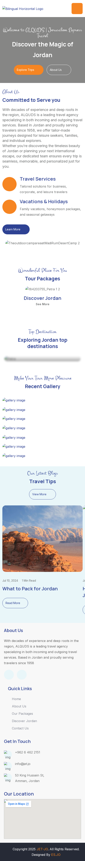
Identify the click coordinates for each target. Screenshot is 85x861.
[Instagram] (22, 675)
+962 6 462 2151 (27, 752)
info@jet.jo (22, 764)
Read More (13, 603)
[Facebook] (9, 675)
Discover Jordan (42, 298)
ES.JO (55, 855)
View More (39, 494)
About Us (56, 69)
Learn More (12, 229)
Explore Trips (25, 69)
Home (16, 699)
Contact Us (20, 728)
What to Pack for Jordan (30, 588)
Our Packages (22, 714)
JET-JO (42, 849)
